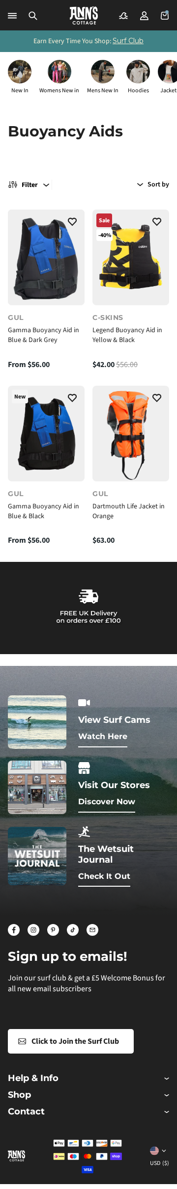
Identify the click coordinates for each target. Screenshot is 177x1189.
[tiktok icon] (73, 930)
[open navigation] (12, 16)
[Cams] (123, 16)
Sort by (158, 184)
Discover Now (106, 801)
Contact (26, 1112)
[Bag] (164, 16)
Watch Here (102, 736)
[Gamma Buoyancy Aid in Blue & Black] (46, 433)
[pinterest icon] (53, 930)
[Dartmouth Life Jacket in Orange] (130, 433)
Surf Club (128, 40)
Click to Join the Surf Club (75, 1041)
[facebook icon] (14, 930)
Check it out (104, 876)
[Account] (144, 16)
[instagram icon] (33, 930)
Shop (19, 1095)
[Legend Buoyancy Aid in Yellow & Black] (130, 257)
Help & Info (33, 1078)
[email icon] (92, 930)
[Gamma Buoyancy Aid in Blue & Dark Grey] (46, 257)
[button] (33, 16)
